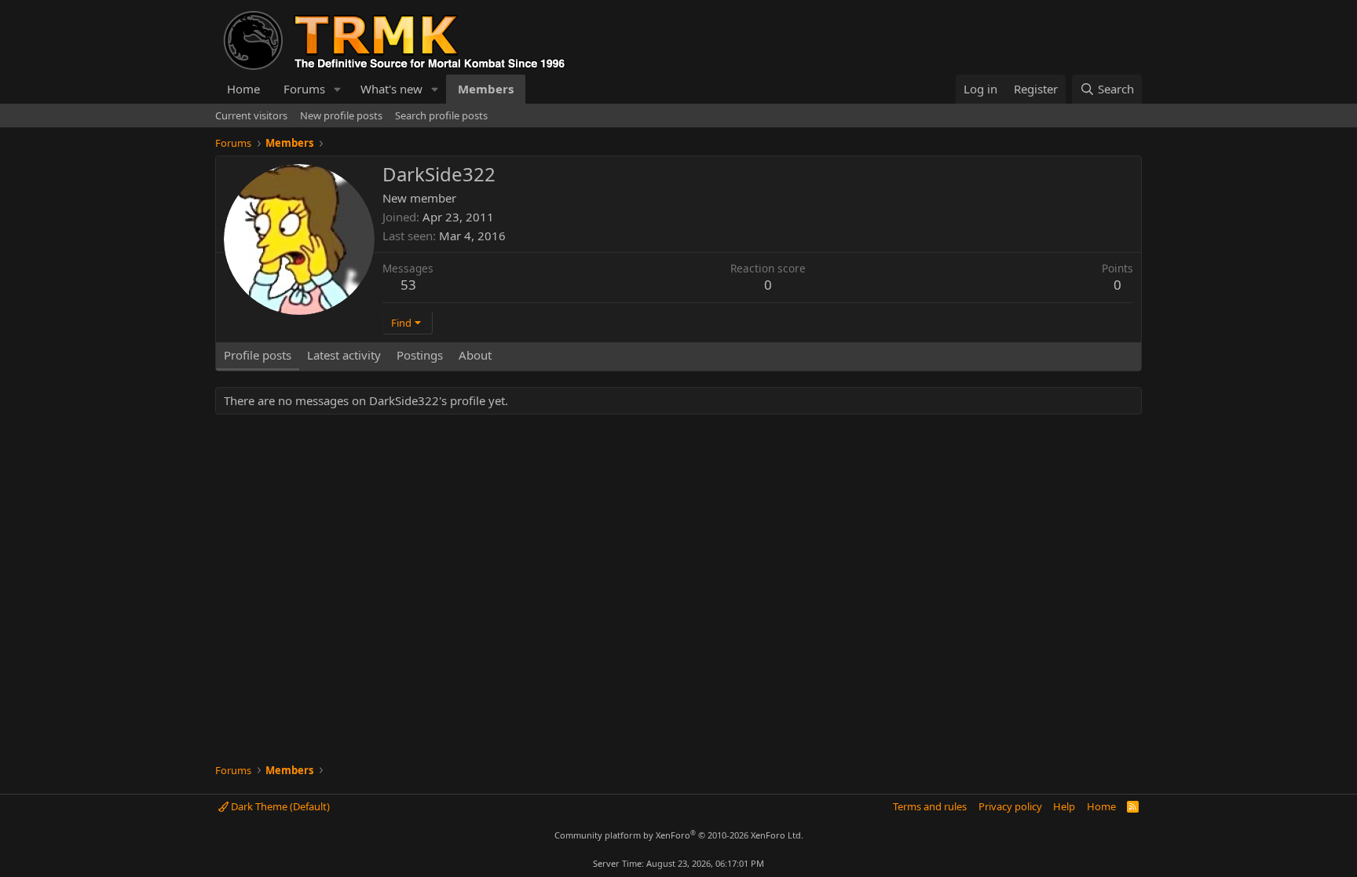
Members (486, 89)
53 (408, 285)
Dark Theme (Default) (279, 806)
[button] (338, 89)
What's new (391, 89)
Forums (304, 89)
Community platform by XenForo (678, 835)
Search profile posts (441, 115)
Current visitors (251, 115)
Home (243, 89)
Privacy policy (1010, 806)
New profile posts (341, 115)
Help (1064, 806)
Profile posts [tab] (257, 355)
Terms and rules (930, 806)
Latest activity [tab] (344, 355)
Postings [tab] (420, 355)
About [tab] (475, 355)
